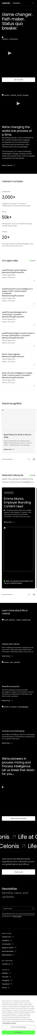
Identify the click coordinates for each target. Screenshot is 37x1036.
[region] (18, 1015)
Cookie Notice (6, 1023)
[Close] (35, 998)
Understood (18, 1032)
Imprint (14, 1023)
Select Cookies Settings (18, 1027)
